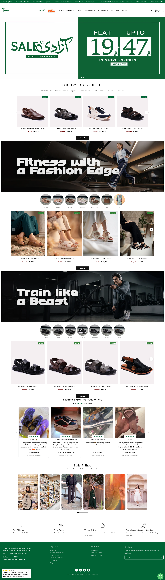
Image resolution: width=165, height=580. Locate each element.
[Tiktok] (88, 570)
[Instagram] (80, 570)
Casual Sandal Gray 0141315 (101, 386)
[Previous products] (13, 229)
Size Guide (53, 560)
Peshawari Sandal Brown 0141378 (33, 128)
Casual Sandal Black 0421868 (137, 258)
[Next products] (151, 229)
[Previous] (18, 112)
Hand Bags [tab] (120, 91)
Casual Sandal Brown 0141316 (64, 386)
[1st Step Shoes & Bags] (82, 48)
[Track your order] (156, 10)
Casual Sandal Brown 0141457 (132, 128)
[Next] (147, 112)
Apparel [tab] (73, 91)
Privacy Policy (54, 555)
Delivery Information (57, 553)
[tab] (81, 77)
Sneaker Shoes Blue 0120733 (99, 128)
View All (82, 138)
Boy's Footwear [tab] (85, 91)
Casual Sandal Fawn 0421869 (64, 258)
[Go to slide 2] (79, 512)
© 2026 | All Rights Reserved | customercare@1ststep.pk (82, 574)
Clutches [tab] (111, 91)
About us (53, 550)
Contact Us (94, 550)
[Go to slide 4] (82, 512)
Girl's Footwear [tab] (99, 91)
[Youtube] (84, 570)
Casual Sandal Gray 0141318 (66, 128)
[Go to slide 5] (84, 512)
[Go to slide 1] (78, 512)
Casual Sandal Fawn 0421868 (101, 258)
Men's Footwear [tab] (46, 91)
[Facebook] (76, 570)
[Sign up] (161, 557)
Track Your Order (96, 555)
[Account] (159, 10)
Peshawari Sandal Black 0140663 (136, 386)
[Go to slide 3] (81, 512)
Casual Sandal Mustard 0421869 (28, 258)
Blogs (52, 563)
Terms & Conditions (56, 558)
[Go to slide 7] (87, 512)
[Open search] (152, 10)
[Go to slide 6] (85, 512)
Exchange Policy (96, 553)
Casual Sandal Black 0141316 (28, 386)
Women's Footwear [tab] (61, 91)
